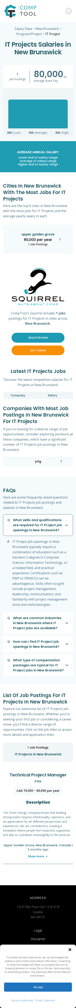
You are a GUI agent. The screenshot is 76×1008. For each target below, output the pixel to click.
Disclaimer (38, 939)
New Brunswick (47, 28)
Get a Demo (38, 350)
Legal (38, 930)
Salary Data (23, 28)
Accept (38, 987)
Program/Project (29, 34)
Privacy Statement (45, 1000)
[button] (70, 950)
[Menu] (68, 11)
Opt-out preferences (22, 1000)
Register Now (38, 337)
